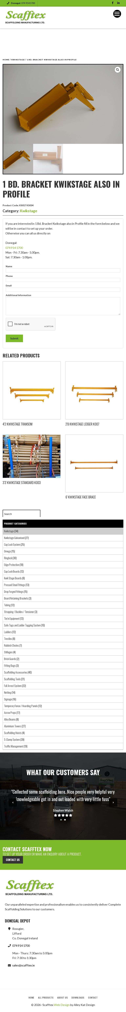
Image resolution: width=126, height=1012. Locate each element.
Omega (7, 551)
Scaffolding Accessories (15, 672)
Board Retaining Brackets (16, 598)
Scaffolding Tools (12, 679)
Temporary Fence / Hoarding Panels (21, 706)
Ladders (8, 632)
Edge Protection (11, 565)
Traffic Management (13, 746)
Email (9, 285)
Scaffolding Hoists (12, 733)
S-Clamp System (12, 740)
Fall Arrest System (12, 686)
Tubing (7, 605)
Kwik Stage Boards (13, 578)
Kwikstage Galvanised (14, 538)
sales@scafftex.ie (23, 965)
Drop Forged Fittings (13, 592)
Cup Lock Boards (12, 571)
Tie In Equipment (12, 618)
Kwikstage (18, 59)
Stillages (8, 652)
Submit (14, 338)
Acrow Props (10, 713)
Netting (7, 692)
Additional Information (18, 295)
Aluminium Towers (12, 726)
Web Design (62, 1005)
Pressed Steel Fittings (14, 585)
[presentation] (13, 802)
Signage (8, 699)
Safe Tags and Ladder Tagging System (22, 625)
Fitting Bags (10, 666)
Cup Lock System (12, 545)
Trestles (8, 639)
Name (9, 266)
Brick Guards (10, 659)
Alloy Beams (10, 719)
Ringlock (8, 558)
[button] (118, 70)
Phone (9, 276)
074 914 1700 (14, 247)
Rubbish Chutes (11, 645)
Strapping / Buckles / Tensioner (19, 612)
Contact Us (13, 860)
